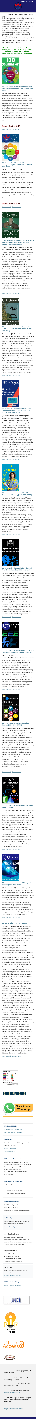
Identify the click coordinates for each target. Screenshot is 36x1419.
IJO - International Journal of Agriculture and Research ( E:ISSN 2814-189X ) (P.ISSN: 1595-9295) (17, 329)
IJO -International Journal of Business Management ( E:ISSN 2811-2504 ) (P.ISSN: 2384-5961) (17, 165)
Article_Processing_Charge (12, 1285)
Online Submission (10, 1148)
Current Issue (16, 129)
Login (31, 1)
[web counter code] (14, 1095)
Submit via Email (9, 1151)
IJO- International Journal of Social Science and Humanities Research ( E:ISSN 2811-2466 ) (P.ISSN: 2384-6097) (18, 242)
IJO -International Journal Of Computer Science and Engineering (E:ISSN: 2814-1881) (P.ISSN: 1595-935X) (16, 410)
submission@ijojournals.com (13, 1129)
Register (24, 1)
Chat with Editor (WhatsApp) (13, 1132)
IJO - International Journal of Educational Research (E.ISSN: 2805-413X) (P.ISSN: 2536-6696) (18, 88)
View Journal (6, 129)
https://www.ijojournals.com (13, 1409)
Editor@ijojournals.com (12, 1392)
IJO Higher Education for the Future (15, 923)
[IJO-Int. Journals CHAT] (18, 1115)
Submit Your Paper (10, 1227)
